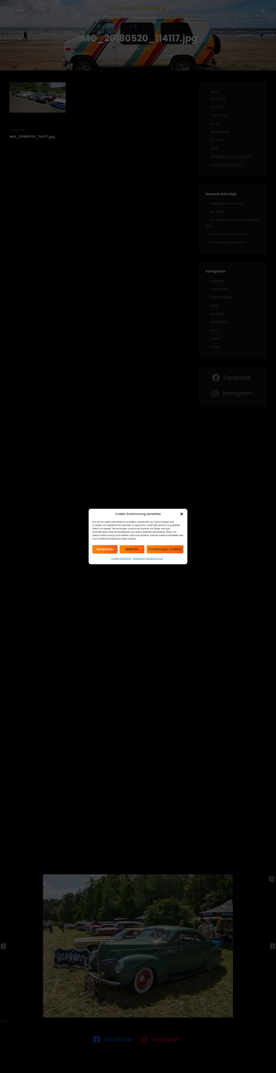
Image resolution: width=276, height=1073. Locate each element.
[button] (182, 514)
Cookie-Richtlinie (121, 558)
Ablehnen (132, 549)
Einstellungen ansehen (165, 549)
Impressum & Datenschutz (148, 558)
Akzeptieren (105, 549)
